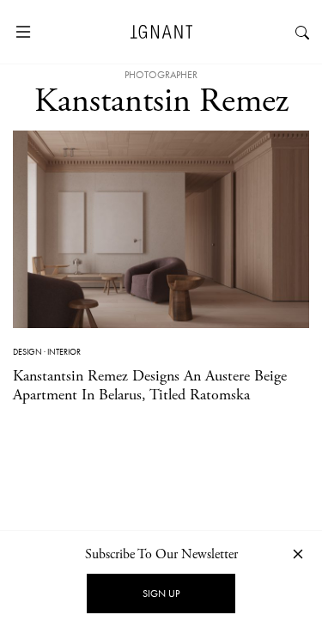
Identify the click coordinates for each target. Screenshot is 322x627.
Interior (64, 351)
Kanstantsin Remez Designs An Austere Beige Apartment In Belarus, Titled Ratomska (150, 385)
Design (27, 351)
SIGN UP (161, 593)
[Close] (298, 553)
